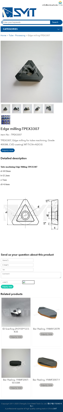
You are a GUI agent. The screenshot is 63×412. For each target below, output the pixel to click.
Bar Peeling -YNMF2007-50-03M (16, 381)
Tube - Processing (17, 35)
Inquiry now (7, 150)
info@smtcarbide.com (52, 5)
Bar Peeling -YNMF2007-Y (46, 379)
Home (3, 35)
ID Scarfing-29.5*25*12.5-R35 (15, 330)
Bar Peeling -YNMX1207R (46, 328)
